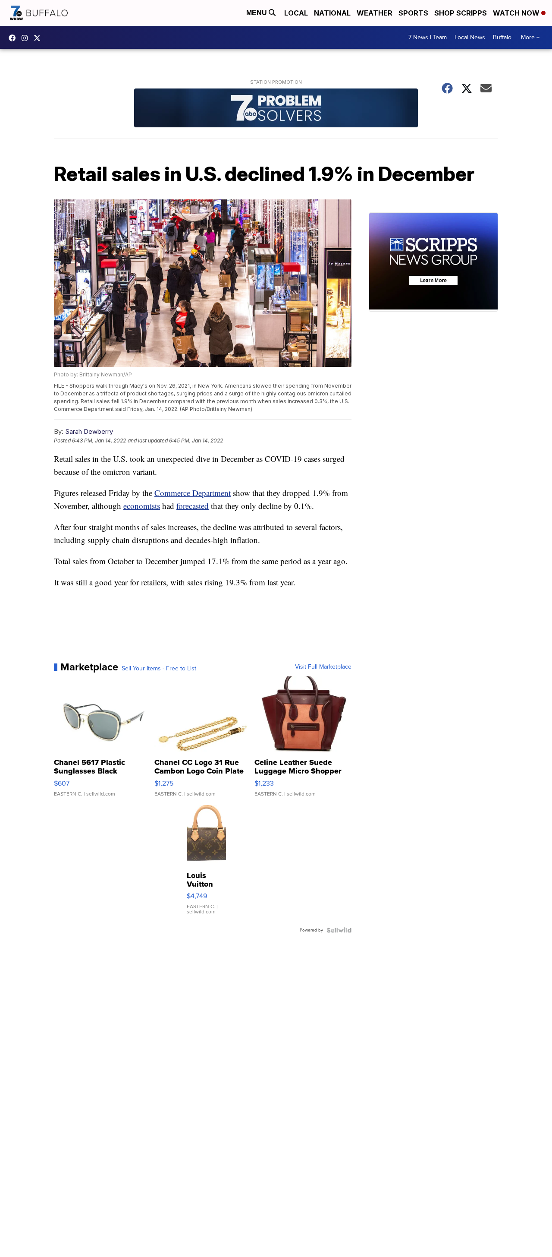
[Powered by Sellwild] (338, 930)
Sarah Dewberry (89, 431)
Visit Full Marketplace (323, 667)
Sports (413, 13)
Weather (374, 13)
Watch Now (517, 13)
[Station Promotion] (276, 109)
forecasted (192, 505)
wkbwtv (14, 38)
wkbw (27, 38)
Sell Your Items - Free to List (159, 669)
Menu (257, 12)
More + (530, 37)
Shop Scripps (460, 13)
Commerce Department (192, 492)
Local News (470, 37)
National (332, 13)
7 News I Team (427, 37)
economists (141, 505)
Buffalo (502, 37)
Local (296, 13)
